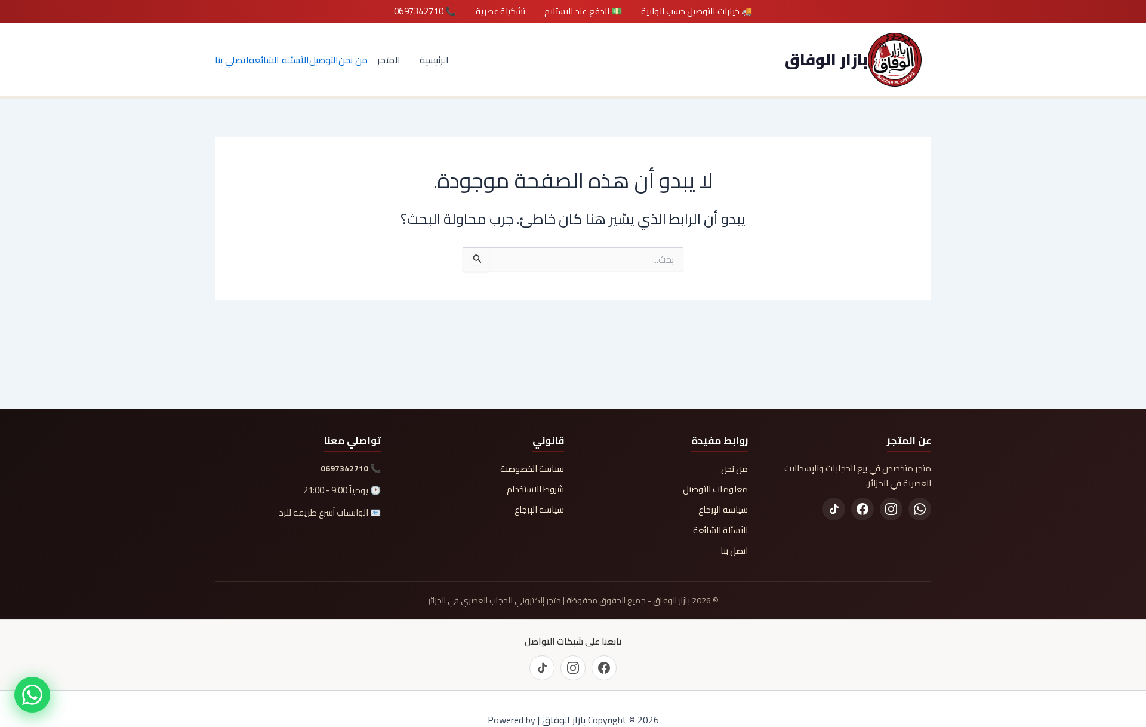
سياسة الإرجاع (723, 509)
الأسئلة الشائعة (279, 60)
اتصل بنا (734, 551)
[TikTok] (833, 509)
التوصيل (323, 60)
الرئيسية (434, 60)
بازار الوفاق (826, 59)
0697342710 (344, 469)
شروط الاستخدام (535, 489)
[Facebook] (862, 509)
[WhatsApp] (919, 509)
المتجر (389, 60)
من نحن (353, 60)
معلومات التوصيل (715, 489)
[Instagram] (891, 509)
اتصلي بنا (232, 60)
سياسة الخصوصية (532, 469)
